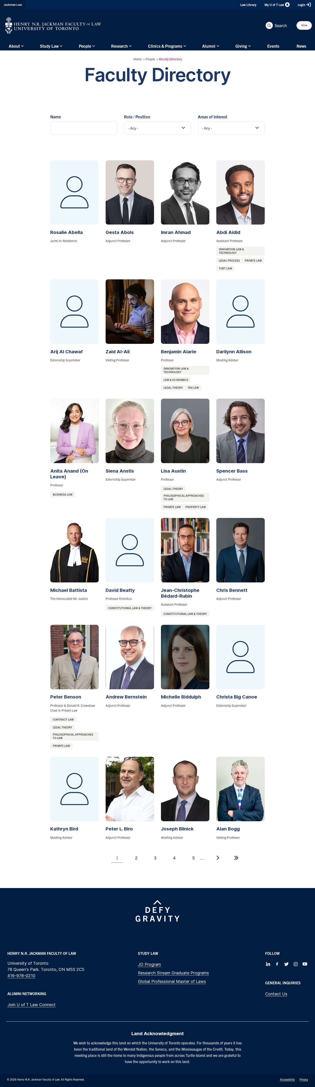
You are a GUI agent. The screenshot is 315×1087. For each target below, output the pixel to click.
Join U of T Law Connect (31, 1004)
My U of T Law (274, 5)
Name (55, 116)
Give (304, 25)
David (120, 590)
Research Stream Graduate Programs (173, 972)
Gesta (120, 232)
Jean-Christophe (180, 593)
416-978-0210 (21, 975)
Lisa (173, 471)
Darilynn (233, 351)
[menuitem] (15, 45)
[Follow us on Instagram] (296, 964)
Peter (65, 697)
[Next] (218, 858)
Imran (176, 232)
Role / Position (137, 116)
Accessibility (287, 1079)
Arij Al (66, 351)
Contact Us (276, 993)
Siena (120, 471)
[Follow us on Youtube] (305, 964)
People (150, 59)
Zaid (118, 351)
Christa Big (236, 697)
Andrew (126, 697)
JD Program (149, 964)
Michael (68, 590)
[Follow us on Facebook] (277, 964)
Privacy (304, 1079)
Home (137, 59)
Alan (228, 829)
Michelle (181, 697)
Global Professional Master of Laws (172, 981)
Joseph (177, 829)
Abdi (228, 232)
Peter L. (119, 829)
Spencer (232, 471)
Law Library (248, 5)
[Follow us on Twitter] (286, 964)
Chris (231, 590)
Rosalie (66, 232)
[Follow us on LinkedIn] (268, 964)
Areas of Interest (212, 116)
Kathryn (64, 829)
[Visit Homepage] (53, 25)
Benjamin (178, 351)
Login (301, 5)
